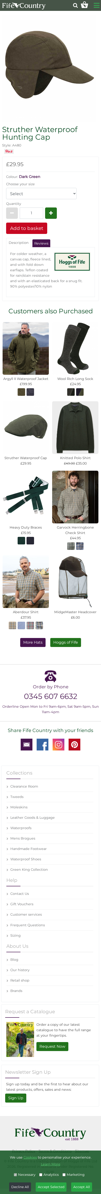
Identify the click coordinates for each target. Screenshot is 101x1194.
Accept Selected (51, 1187)
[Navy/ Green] (79, 392)
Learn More (50, 1164)
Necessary (26, 1174)
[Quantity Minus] (12, 213)
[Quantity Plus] (51, 213)
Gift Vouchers (21, 904)
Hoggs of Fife (65, 642)
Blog (14, 959)
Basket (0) (84, 4)
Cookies (30, 1157)
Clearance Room (24, 786)
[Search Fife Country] (75, 5)
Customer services (26, 914)
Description (19, 243)
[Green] (21, 540)
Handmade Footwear (28, 849)
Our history (20, 970)
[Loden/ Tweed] (70, 392)
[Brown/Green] (70, 546)
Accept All (81, 1187)
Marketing (76, 1174)
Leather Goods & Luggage (32, 817)
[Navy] (30, 540)
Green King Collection (29, 869)
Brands (16, 991)
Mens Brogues (22, 838)
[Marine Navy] (30, 392)
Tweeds (16, 797)
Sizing (15, 935)
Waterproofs (20, 828)
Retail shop (19, 980)
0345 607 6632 (50, 696)
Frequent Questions (27, 925)
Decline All (20, 1187)
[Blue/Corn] (39, 625)
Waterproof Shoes (25, 859)
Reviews (41, 243)
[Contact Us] (26, 744)
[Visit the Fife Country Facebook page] (42, 744)
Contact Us (19, 894)
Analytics (51, 1174)
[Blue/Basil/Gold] (12, 625)
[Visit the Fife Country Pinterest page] (74, 744)
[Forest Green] (21, 392)
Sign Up (15, 1098)
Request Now (52, 1046)
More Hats (33, 642)
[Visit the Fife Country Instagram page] (58, 744)
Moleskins (18, 807)
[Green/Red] (30, 625)
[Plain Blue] (21, 625)
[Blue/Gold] (79, 546)
